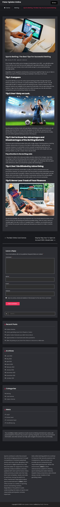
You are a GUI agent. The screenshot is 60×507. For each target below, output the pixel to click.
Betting (16, 8)
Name (8, 276)
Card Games (10, 396)
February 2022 (10, 367)
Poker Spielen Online (11, 2)
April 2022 (9, 361)
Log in (8, 414)
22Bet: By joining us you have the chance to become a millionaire (25, 340)
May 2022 (9, 359)
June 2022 (9, 356)
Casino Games (10, 399)
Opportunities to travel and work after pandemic (20, 337)
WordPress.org (10, 423)
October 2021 (10, 378)
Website (8, 291)
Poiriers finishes (10, 329)
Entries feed (9, 417)
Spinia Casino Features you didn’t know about (19, 335)
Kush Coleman (23, 60)
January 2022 (10, 370)
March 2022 (9, 364)
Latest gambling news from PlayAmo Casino (19, 332)
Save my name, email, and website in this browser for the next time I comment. (29, 298)
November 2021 (10, 375)
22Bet (21, 481)
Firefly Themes (44, 504)
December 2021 (10, 372)
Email (7, 283)
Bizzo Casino (14, 433)
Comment (9, 257)
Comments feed (11, 420)
